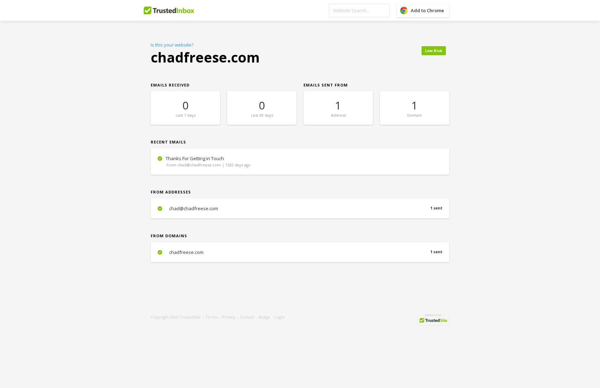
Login (280, 317)
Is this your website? (172, 45)
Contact (247, 317)
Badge (264, 317)
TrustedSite (190, 317)
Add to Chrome (427, 10)
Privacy (228, 317)
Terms (211, 317)
